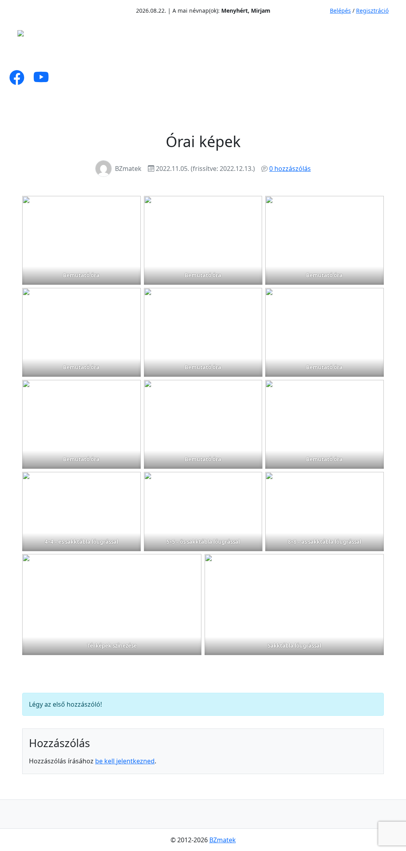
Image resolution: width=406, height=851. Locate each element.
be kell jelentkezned (125, 761)
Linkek (307, 55)
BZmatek (222, 840)
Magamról (53, 55)
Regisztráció (372, 10)
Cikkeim (104, 55)
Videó (220, 55)
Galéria (258, 55)
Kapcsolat (353, 55)
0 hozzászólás (290, 168)
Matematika (160, 55)
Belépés (340, 10)
